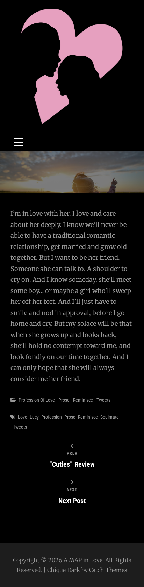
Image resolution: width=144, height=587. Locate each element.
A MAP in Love (83, 560)
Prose (64, 400)
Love (22, 417)
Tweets (103, 400)
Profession (51, 417)
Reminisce (83, 400)
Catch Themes (108, 569)
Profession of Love (37, 400)
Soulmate (109, 417)
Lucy (34, 417)
